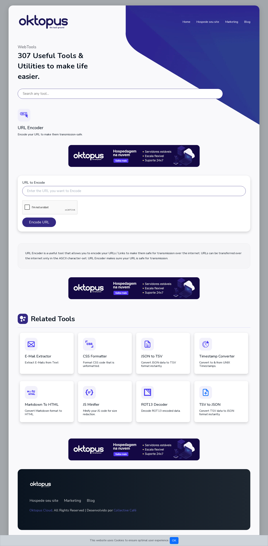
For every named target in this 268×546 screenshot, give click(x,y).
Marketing (231, 22)
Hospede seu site (207, 22)
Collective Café (125, 510)
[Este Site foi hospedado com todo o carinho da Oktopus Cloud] (134, 156)
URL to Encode (33, 182)
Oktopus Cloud (41, 510)
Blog (247, 22)
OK (174, 541)
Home (186, 22)
